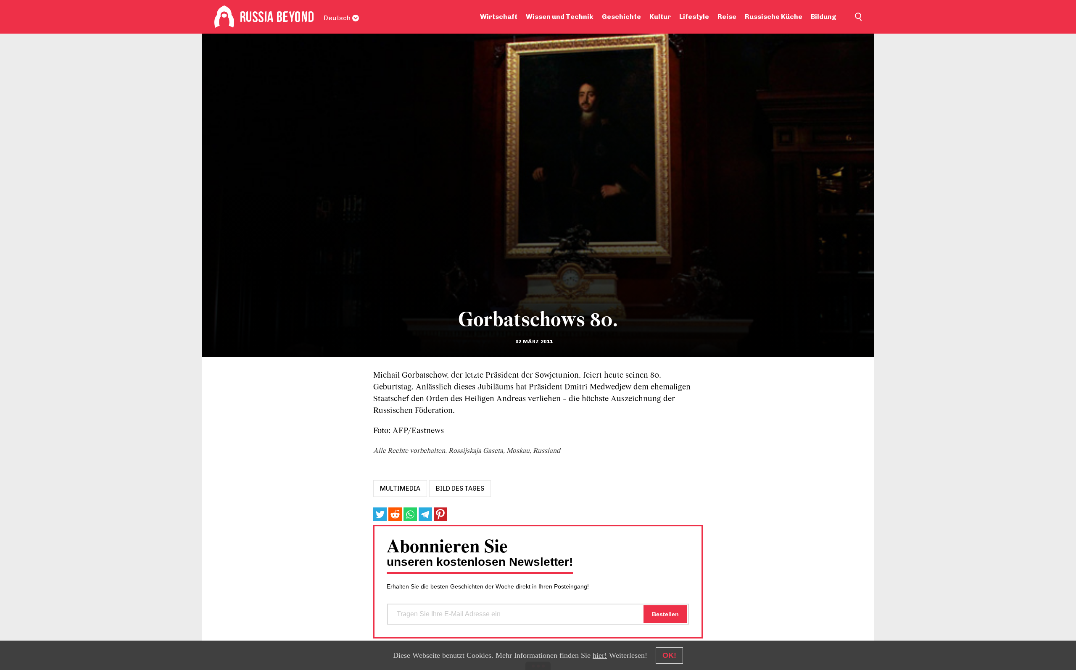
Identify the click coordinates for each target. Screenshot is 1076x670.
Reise (726, 17)
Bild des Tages (460, 488)
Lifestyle (694, 17)
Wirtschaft (498, 17)
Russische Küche (773, 17)
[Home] (224, 16)
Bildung (823, 17)
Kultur (660, 17)
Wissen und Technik (559, 17)
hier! (600, 655)
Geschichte (621, 17)
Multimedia (400, 488)
